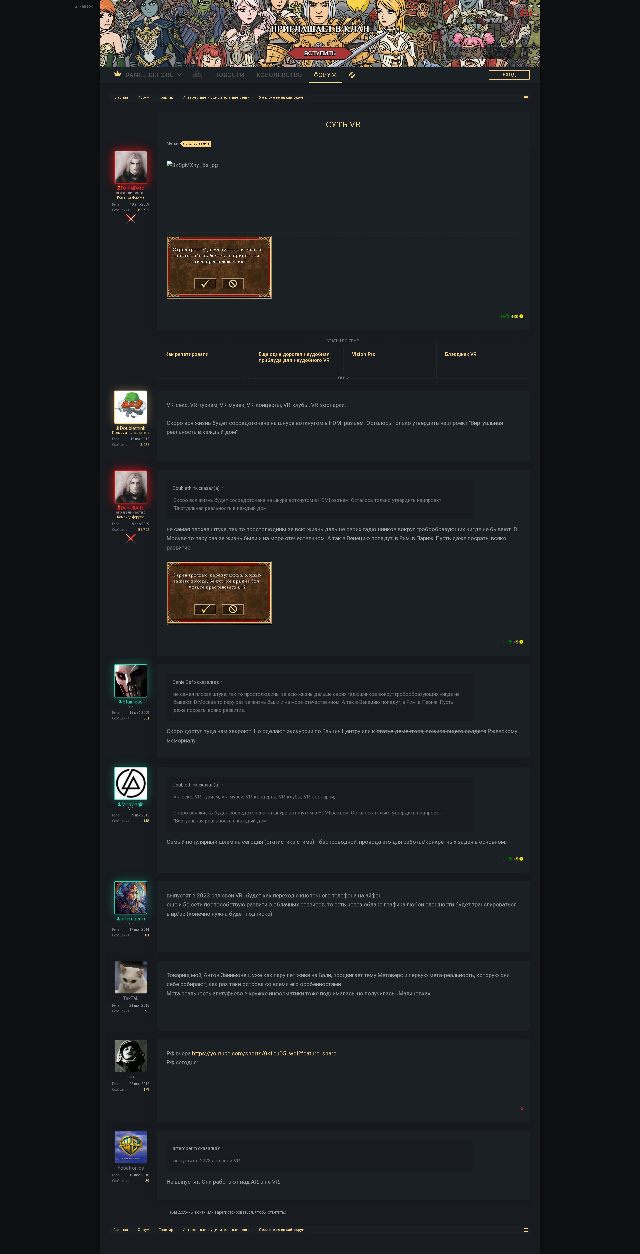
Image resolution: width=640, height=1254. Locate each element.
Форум (325, 75)
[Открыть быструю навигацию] (526, 97)
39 (147, 1181)
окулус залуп (197, 143)
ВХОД (509, 74)
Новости (229, 75)
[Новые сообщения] (352, 75)
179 (146, 1089)
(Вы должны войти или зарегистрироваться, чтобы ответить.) (228, 1212)
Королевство (279, 75)
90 (147, 1011)
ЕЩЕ (342, 378)
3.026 (144, 445)
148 (146, 821)
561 (146, 718)
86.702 (143, 210)
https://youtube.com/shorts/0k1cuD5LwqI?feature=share (264, 1053)
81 (147, 935)
